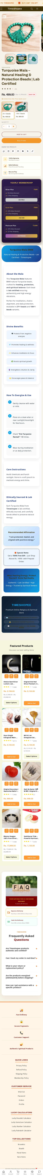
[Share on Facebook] (23, 151)
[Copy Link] (32, 151)
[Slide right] (40, 59)
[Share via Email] (18, 151)
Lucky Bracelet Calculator (21, 1118)
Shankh (21, 1148)
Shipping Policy (21, 1074)
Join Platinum (22, 236)
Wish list (21, 1092)
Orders (21, 1100)
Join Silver (21, 200)
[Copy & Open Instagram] (8, 151)
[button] (4, 8)
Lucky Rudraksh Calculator (21, 1130)
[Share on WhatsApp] (4, 151)
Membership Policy (21, 1078)
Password (21, 1096)
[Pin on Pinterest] (13, 151)
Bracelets (21, 1144)
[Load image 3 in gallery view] (33, 59)
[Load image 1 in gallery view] (10, 59)
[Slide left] (2, 59)
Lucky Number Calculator (21, 1126)
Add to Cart (32, 703)
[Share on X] (28, 151)
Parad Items (21, 1152)
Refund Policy (21, 1069)
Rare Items (21, 1157)
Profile (21, 1104)
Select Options (11, 702)
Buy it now (21, 140)
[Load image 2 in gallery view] (21, 59)
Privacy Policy (21, 1065)
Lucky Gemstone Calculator (21, 1122)
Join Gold (21, 218)
